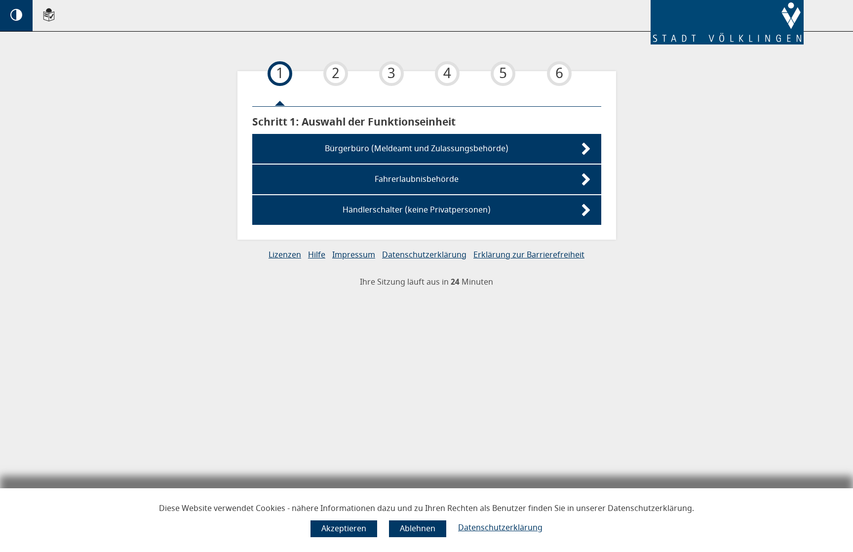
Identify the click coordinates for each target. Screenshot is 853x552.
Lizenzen (285, 255)
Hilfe (316, 255)
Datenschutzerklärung (500, 528)
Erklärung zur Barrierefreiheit (528, 255)
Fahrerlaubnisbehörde (417, 179)
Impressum (353, 255)
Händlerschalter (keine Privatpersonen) (417, 210)
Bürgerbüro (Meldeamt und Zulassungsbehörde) (416, 149)
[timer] (426, 282)
